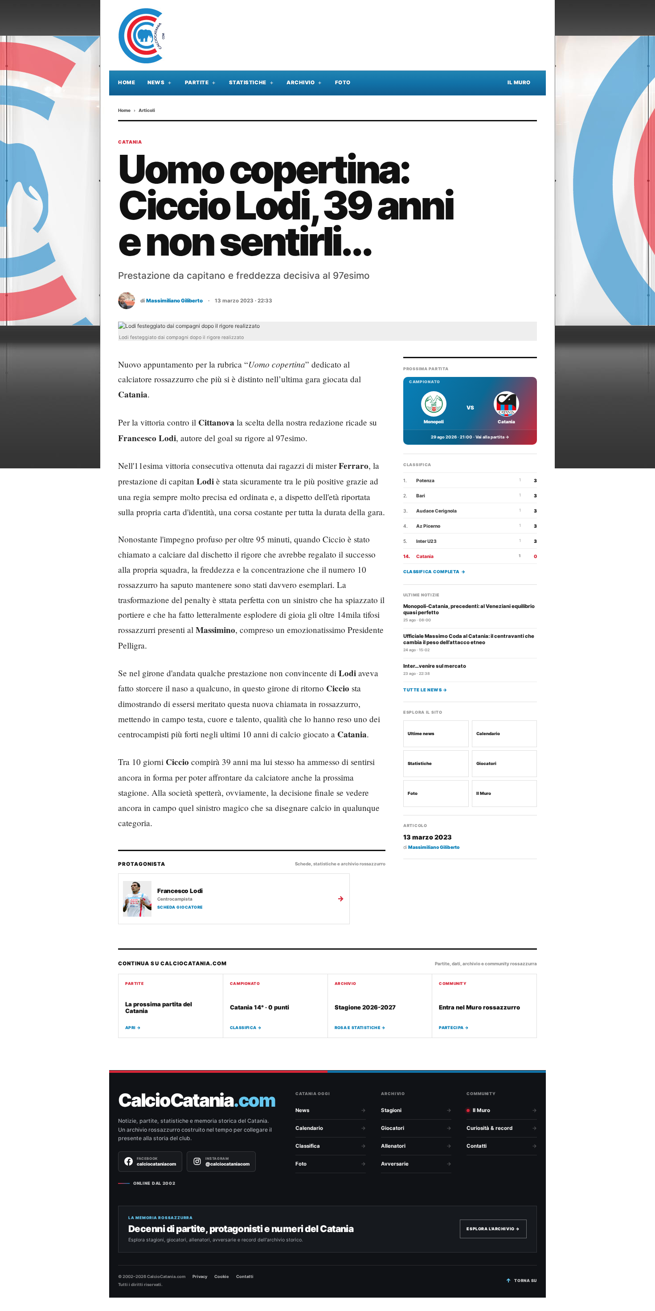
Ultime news (421, 733)
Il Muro (519, 82)
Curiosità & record (489, 1128)
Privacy (199, 1276)
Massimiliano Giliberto (174, 301)
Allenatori (393, 1146)
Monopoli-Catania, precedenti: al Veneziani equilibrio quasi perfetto (469, 609)
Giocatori (486, 763)
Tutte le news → (425, 689)
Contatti (477, 1146)
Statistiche (247, 82)
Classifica (307, 1146)
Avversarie (395, 1164)
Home (126, 82)
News (155, 82)
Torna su (525, 1280)
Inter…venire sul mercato (434, 665)
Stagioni (391, 1110)
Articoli (147, 110)
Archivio (301, 82)
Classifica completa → (434, 571)
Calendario (488, 733)
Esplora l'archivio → (493, 1228)
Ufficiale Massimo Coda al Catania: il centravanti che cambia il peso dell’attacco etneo (468, 639)
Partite (197, 82)
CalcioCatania (196, 1100)
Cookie (221, 1276)
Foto (343, 82)
